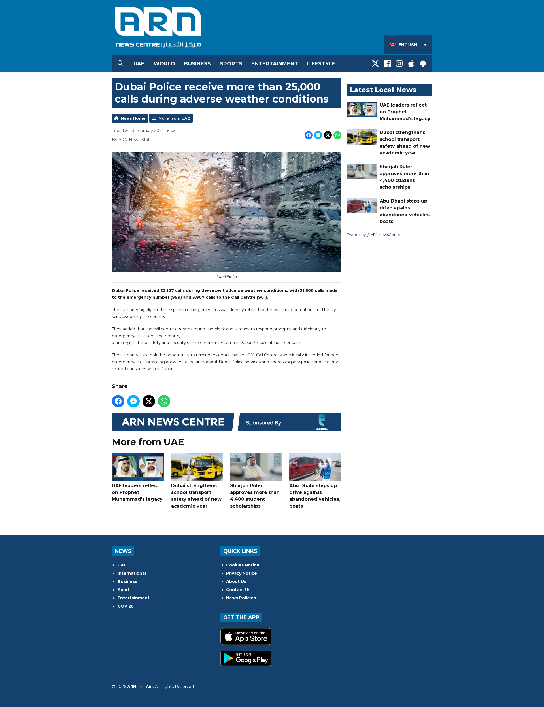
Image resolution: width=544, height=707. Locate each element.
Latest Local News (383, 90)
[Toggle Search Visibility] (120, 63)
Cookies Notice (242, 565)
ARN (131, 686)
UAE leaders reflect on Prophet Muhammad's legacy (137, 492)
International (132, 573)
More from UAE (174, 118)
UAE (138, 64)
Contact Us (238, 589)
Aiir (149, 686)
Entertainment (274, 64)
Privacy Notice (241, 573)
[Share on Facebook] (309, 135)
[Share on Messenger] (318, 135)
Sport (124, 589)
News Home (133, 118)
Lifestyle (321, 64)
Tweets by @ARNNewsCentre (374, 234)
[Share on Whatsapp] (337, 135)
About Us (236, 581)
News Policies (241, 597)
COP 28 (126, 606)
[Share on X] (328, 135)
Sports (231, 64)
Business (197, 64)
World (164, 64)
